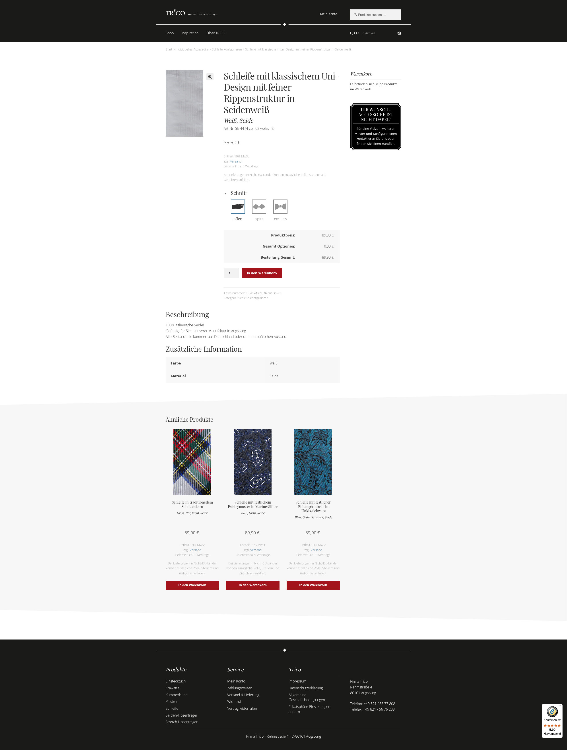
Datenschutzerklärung (306, 688)
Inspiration (190, 33)
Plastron (172, 701)
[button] (210, 76)
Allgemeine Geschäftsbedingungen (307, 697)
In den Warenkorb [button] (192, 585)
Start (169, 49)
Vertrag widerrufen (242, 708)
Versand (235, 161)
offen (237, 218)
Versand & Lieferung (243, 694)
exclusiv (280, 218)
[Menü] (560, 706)
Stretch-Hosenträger (182, 721)
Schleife (172, 708)
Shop (170, 33)
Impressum (297, 681)
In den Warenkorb (262, 272)
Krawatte (172, 688)
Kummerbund (177, 694)
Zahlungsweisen (239, 688)
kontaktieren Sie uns (372, 138)
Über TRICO (215, 33)
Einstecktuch (176, 681)
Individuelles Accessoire (192, 49)
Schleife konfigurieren (227, 49)
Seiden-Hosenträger (181, 715)
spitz (259, 218)
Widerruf (234, 701)
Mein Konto (328, 14)
